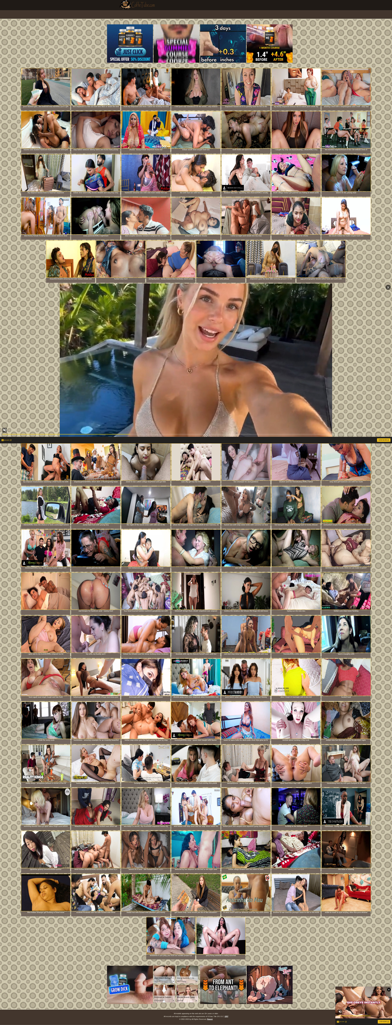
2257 (226, 1016)
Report (210, 1019)
